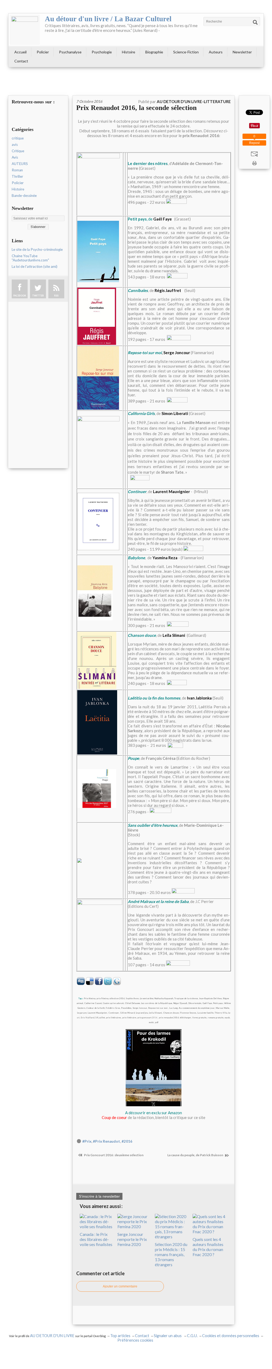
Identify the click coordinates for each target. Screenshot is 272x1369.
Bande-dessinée (24, 195)
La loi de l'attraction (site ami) (34, 266)
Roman (17, 170)
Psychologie (102, 52)
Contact (21, 61)
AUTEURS (20, 164)
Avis (15, 157)
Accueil (20, 52)
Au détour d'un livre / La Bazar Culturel (108, 19)
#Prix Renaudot (106, 1141)
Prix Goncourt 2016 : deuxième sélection (113, 1155)
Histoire (128, 52)
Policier (43, 52)
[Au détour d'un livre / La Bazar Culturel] (25, 30)
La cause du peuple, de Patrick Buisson (195, 1155)
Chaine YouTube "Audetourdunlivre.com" (30, 258)
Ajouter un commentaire (120, 1286)
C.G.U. (192, 1335)
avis (15, 144)
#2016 (127, 1141)
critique (18, 138)
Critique (18, 151)
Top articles (120, 1335)
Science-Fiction (186, 52)
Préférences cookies (135, 1340)
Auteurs (216, 52)
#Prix (86, 1141)
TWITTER (38, 295)
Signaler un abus (168, 1335)
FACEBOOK (19, 295)
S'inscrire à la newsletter (99, 1196)
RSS (56, 295)
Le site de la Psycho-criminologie (37, 249)
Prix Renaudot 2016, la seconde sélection (136, 108)
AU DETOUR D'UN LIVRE (52, 1335)
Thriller (17, 176)
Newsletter (242, 52)
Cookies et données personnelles (230, 1335)
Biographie (154, 52)
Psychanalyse (70, 52)
